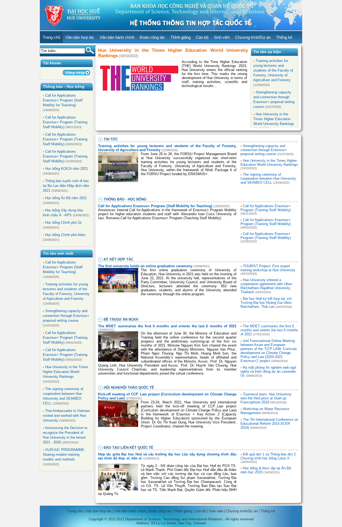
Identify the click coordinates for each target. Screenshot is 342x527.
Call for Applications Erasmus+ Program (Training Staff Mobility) (65, 122)
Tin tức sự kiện (267, 52)
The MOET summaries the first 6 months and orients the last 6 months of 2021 (167, 326)
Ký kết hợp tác (118, 259)
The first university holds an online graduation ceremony (145, 266)
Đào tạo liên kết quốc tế (128, 448)
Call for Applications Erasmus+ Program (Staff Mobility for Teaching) (63, 100)
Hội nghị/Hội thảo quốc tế (129, 388)
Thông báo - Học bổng (125, 199)
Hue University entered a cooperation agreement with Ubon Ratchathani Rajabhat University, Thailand (266, 286)
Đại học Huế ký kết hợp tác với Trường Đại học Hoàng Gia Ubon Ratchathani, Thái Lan (266, 303)
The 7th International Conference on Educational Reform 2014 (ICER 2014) (269, 424)
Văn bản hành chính (117, 37)
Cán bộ (202, 37)
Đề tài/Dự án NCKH (121, 319)
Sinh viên (222, 37)
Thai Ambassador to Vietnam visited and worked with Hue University (66, 415)
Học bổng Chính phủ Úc (63, 223)
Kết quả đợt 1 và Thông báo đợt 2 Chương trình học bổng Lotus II (268, 456)
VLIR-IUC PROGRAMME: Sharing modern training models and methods (64, 454)
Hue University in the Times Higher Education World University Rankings (65, 372)
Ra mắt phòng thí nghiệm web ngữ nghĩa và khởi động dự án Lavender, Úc (268, 371)
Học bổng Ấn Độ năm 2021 (66, 198)
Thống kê (284, 37)
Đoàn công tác (152, 37)
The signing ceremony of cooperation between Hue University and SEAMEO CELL (268, 178)
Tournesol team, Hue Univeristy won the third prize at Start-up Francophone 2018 (266, 398)
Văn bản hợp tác (79, 37)
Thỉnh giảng (180, 37)
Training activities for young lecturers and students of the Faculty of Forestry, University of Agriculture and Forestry (273, 70)
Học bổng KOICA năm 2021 (66, 169)
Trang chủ (51, 37)
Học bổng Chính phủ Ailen (65, 235)
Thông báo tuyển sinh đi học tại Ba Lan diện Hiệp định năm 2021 (66, 185)
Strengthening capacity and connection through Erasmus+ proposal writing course (66, 316)
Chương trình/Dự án (253, 37)
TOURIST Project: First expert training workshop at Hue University (267, 268)
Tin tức (111, 139)
